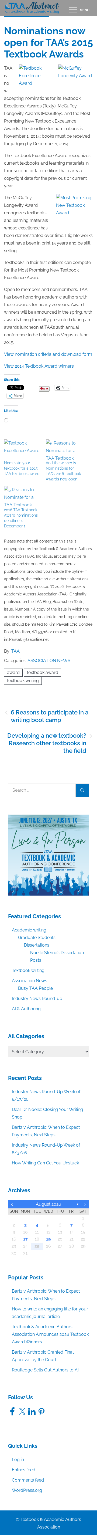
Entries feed (23, 1469)
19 (48, 1239)
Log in (18, 1459)
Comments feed (28, 1480)
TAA (15, 651)
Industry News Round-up (37, 998)
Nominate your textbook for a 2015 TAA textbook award (22, 468)
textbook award (42, 672)
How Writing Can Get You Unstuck (45, 1162)
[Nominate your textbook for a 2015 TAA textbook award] (22, 449)
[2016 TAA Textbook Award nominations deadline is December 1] (22, 496)
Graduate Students (37, 937)
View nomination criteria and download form (48, 354)
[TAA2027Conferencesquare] (48, 854)
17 (25, 1239)
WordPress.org (27, 1490)
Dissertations (36, 945)
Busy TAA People (35, 988)
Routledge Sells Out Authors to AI (45, 1370)
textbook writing (23, 680)
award (13, 672)
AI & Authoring (26, 1008)
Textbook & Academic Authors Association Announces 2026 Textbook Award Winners (50, 1334)
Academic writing (29, 930)
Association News (48, 660)
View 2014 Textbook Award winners (39, 366)
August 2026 (48, 1204)
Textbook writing (28, 970)
